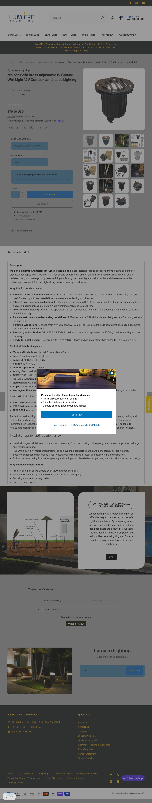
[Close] (112, 373)
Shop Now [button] (77, 415)
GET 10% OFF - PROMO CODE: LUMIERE (77, 425)
